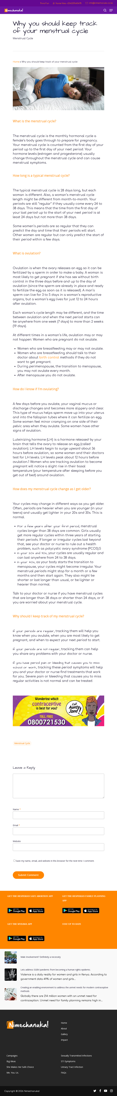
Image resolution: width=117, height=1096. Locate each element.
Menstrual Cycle (23, 38)
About (64, 1028)
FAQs (63, 1072)
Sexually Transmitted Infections (76, 1055)
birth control (49, 357)
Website (17, 841)
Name (17, 809)
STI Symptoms (68, 1061)
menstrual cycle (22, 743)
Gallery (64, 1034)
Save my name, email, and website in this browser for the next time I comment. (55, 860)
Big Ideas (11, 1061)
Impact (64, 1039)
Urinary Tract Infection (72, 1067)
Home (16, 62)
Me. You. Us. (13, 1072)
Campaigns (12, 1055)
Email (16, 825)
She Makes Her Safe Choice (20, 1067)
